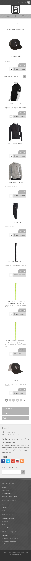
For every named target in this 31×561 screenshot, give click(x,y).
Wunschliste (5, 527)
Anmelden (22, 2)
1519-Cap (15, 380)
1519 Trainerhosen (15, 222)
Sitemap (4, 507)
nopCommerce (18, 554)
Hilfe (3, 510)
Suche (4, 544)
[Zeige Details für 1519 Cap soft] (15, 44)
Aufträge (4, 524)
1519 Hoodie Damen (15, 143)
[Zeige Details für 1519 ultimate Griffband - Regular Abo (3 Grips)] (15, 329)
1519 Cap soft (15, 56)
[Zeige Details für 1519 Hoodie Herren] (15, 171)
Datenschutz (5, 490)
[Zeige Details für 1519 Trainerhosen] (15, 210)
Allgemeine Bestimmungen (9, 496)
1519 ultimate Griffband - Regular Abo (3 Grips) (15, 342)
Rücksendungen (6, 493)
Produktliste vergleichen (9, 541)
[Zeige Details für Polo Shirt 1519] (15, 91)
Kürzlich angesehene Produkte (10, 538)
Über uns (4, 487)
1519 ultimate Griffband (15, 262)
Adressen (5, 521)
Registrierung (18, 2)
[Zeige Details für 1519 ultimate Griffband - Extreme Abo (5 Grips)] (15, 289)
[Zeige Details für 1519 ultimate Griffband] (15, 250)
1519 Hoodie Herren (15, 183)
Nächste (24, 400)
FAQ (3, 504)
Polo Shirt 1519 (15, 103)
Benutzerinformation (8, 518)
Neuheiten (5, 535)
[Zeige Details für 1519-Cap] (15, 368)
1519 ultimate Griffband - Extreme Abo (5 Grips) (15, 302)
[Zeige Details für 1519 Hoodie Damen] (15, 131)
